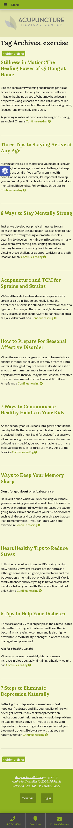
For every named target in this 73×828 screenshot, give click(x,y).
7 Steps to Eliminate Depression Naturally (25, 691)
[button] (5, 171)
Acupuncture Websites (29, 777)
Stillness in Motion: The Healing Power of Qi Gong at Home (33, 68)
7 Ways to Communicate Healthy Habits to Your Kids (32, 410)
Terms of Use (33, 786)
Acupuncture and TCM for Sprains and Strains (31, 283)
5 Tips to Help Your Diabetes (33, 614)
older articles (14, 53)
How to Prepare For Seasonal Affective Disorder (33, 344)
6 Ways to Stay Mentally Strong (36, 213)
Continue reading (37, 121)
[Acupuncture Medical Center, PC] (36, 23)
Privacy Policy (51, 786)
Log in (47, 798)
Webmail (27, 798)
